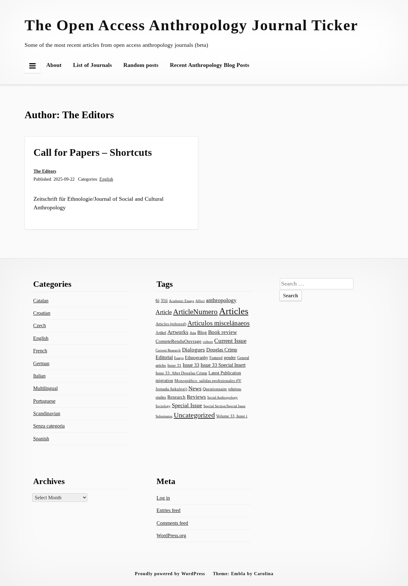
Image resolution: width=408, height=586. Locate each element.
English (106, 179)
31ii (164, 300)
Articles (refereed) (171, 324)
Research (176, 397)
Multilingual (45, 388)
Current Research (168, 350)
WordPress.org (171, 535)
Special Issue (187, 405)
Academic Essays (181, 301)
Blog (202, 332)
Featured (215, 358)
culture (208, 342)
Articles (233, 311)
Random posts (140, 65)
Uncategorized (194, 415)
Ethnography (196, 357)
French (40, 350)
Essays (179, 358)
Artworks (177, 332)
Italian (39, 376)
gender (230, 357)
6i (157, 300)
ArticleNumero (195, 312)
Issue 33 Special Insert (222, 365)
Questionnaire (215, 389)
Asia (193, 333)
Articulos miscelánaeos (218, 323)
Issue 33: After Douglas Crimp (181, 373)
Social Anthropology (222, 397)
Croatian (41, 313)
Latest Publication (224, 372)
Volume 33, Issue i (231, 416)
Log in (163, 498)
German (41, 363)
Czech (39, 325)
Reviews (196, 397)
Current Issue (230, 340)
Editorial (164, 357)
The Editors (44, 171)
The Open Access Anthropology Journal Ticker (191, 25)
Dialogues (193, 350)
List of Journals (92, 65)
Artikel (161, 332)
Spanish (41, 438)
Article (164, 312)
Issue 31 (174, 365)
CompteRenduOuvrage (178, 341)
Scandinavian (46, 413)
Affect (200, 301)
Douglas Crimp (221, 349)
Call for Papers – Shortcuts (92, 152)
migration (164, 380)
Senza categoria (49, 426)
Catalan (40, 300)
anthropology (221, 300)
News (194, 388)
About (54, 65)
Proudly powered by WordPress (170, 573)
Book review (222, 332)
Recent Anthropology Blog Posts (209, 65)
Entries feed (168, 510)
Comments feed (172, 523)
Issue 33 (191, 365)
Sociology (163, 406)
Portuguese (44, 401)
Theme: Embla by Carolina (243, 573)
